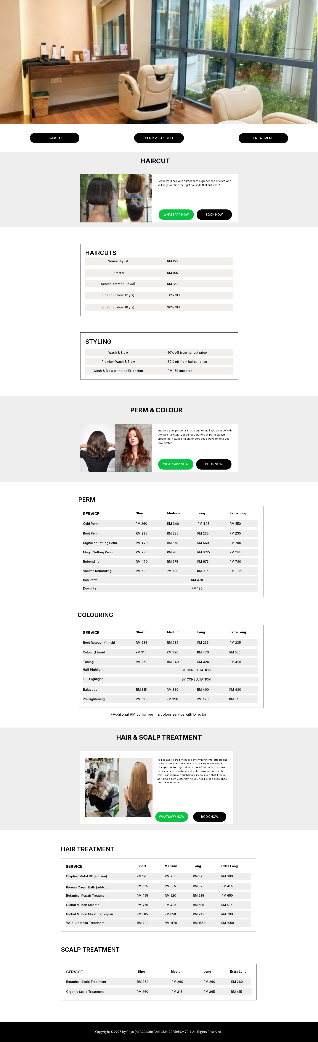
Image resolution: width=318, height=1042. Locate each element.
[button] (159, 138)
